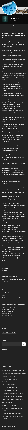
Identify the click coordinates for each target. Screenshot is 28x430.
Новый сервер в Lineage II (8, 384)
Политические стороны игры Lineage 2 (12, 396)
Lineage (12, 31)
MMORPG (6, 270)
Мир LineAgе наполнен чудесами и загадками (14, 373)
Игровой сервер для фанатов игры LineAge (13, 370)
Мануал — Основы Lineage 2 (9, 405)
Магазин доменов (7, 313)
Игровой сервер (7, 335)
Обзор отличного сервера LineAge (11, 390)
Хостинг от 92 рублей (9, 307)
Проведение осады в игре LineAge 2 (11, 387)
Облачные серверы (8, 311)
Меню (14, 25)
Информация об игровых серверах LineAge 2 (13, 399)
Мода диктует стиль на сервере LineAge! (12, 393)
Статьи (6, 268)
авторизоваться (6, 281)
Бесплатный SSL (7, 315)
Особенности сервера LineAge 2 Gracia (12, 413)
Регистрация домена (8, 309)
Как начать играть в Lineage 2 (9, 376)
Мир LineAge (16, 335)
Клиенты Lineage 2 (7, 402)
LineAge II (14, 18)
